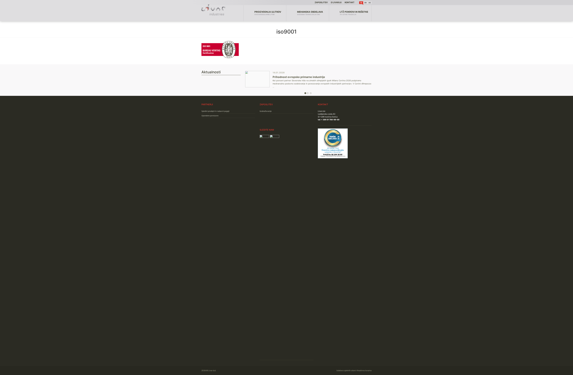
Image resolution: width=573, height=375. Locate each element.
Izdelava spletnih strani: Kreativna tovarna (354, 370)
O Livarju (336, 2)
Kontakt (349, 2)
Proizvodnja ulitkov (267, 12)
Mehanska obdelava (310, 12)
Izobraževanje (266, 111)
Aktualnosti (211, 72)
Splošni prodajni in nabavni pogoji (215, 111)
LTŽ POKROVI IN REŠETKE (354, 12)
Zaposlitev (321, 2)
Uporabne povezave (209, 115)
